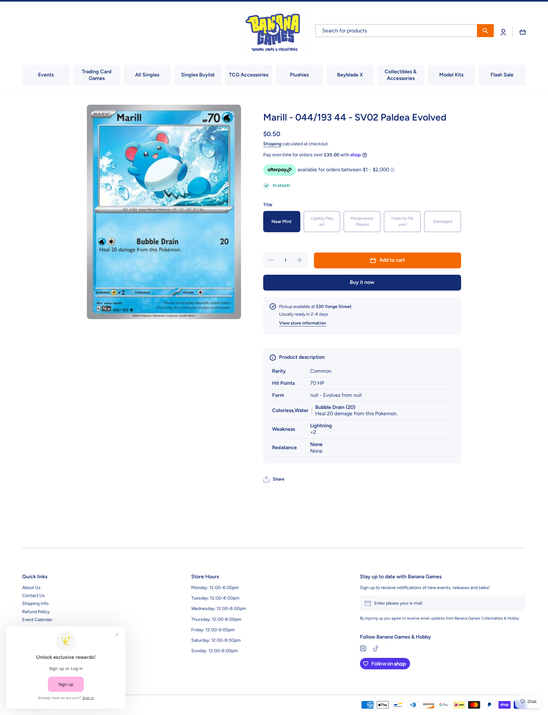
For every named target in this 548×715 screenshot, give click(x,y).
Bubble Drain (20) (335, 407)
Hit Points (283, 383)
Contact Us (33, 595)
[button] (522, 32)
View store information (302, 323)
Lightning (321, 426)
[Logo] (274, 32)
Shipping (272, 144)
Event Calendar (37, 619)
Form (278, 395)
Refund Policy (35, 611)
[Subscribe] (518, 603)
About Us (31, 587)
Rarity (279, 371)
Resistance (284, 447)
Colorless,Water (290, 410)
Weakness (283, 429)
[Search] (485, 30)
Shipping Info (35, 603)
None (316, 444)
